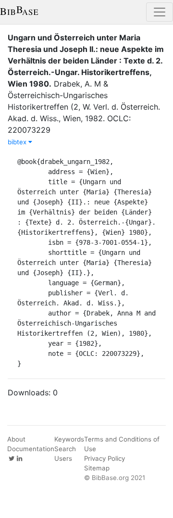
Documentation (30, 449)
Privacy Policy (104, 458)
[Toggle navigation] (159, 12)
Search (65, 449)
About (16, 439)
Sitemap (97, 468)
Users (63, 458)
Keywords (69, 439)
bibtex (18, 142)
